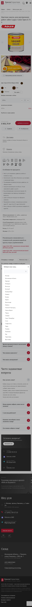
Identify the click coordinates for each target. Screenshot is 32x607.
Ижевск (7, 294)
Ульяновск (8, 331)
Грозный (7, 289)
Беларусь (7, 284)
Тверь (6, 326)
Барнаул (7, 281)
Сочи (6, 321)
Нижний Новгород (10, 308)
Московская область (10, 278)
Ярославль (8, 339)
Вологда (7, 286)
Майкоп (7, 305)
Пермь (7, 313)
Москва (7, 276)
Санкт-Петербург (9, 318)
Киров (6, 300)
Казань (7, 297)
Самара (7, 316)
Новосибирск (9, 310)
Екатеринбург (9, 292)
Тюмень (7, 329)
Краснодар (8, 302)
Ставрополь (8, 323)
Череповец (8, 337)
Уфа (6, 334)
